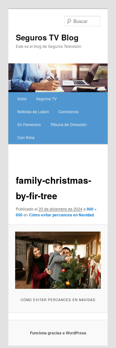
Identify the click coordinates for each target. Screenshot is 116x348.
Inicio (22, 98)
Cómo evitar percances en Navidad (61, 215)
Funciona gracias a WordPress (58, 333)
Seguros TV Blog (47, 37)
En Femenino (29, 124)
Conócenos (68, 111)
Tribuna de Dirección (68, 124)
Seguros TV (46, 98)
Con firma (25, 137)
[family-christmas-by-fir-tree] (58, 260)
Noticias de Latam (33, 111)
